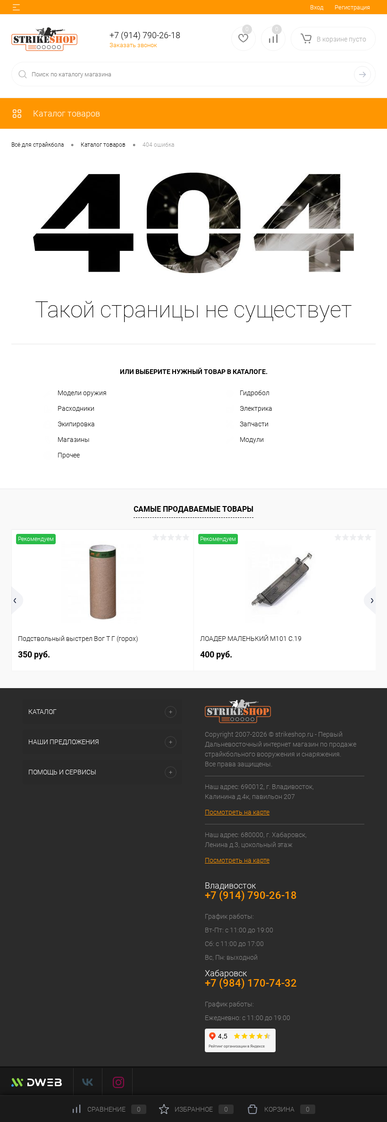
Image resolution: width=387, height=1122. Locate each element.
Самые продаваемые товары (193, 509)
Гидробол (254, 393)
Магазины (74, 439)
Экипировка (76, 424)
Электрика (256, 408)
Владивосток (230, 885)
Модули (252, 439)
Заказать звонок (133, 45)
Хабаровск (226, 973)
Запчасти (254, 424)
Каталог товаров (65, 113)
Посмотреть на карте (237, 812)
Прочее (69, 455)
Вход (316, 7)
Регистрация (352, 7)
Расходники (76, 408)
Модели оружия (82, 393)
